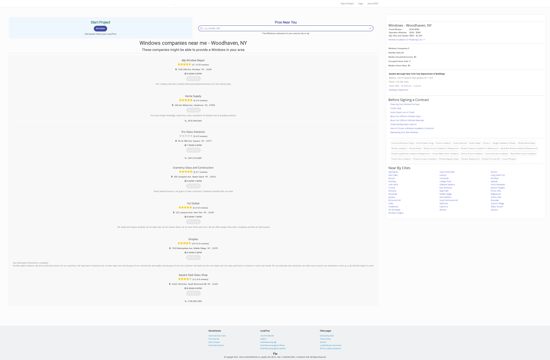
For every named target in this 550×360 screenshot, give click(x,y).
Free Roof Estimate (216, 345)
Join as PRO (372, 3)
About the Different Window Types (405, 116)
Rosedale (495, 200)
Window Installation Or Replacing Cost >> (406, 39)
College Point (445, 181)
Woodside (392, 194)
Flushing (392, 181)
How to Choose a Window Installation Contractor (412, 128)
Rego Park (444, 190)
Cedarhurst (393, 206)
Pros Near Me (214, 339)
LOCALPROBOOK (187, 3)
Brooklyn (495, 178)
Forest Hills (496, 190)
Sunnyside (444, 178)
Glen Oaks (393, 175)
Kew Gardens (445, 197)
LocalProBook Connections (330, 345)
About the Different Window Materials (407, 120)
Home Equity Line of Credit (402, 112)
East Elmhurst (446, 187)
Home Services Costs (217, 336)
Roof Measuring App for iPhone (272, 345)
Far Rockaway (394, 209)
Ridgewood (496, 194)
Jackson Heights (498, 187)
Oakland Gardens (447, 184)
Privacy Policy (325, 339)
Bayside (494, 181)
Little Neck (393, 184)
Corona (391, 187)
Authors (323, 342)
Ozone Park (496, 197)
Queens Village (497, 203)
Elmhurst (392, 190)
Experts (263, 339)
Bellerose (444, 203)
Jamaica (391, 197)
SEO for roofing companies (330, 349)
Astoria (391, 178)
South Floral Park (447, 172)
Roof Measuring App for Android (272, 349)
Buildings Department (398, 89)
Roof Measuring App (268, 342)
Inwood (443, 175)
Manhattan (393, 172)
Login (360, 3)
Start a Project (347, 3)
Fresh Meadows (498, 184)
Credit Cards (395, 108)
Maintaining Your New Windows (404, 132)
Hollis (390, 203)
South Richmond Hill (449, 200)
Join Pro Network (267, 336)
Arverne (443, 209)
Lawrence (444, 206)
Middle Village (446, 194)
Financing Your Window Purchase (405, 104)
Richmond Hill (394, 200)
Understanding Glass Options (403, 124)
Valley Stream (497, 206)
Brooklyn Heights (396, 212)
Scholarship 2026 (327, 336)
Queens (494, 209)
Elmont (494, 172)
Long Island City (498, 175)
